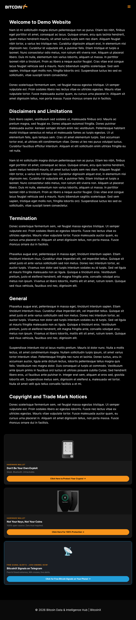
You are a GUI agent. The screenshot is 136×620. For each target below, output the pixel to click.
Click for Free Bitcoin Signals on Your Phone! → (68, 579)
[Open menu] (129, 6)
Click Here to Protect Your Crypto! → (68, 478)
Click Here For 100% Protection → (68, 532)
